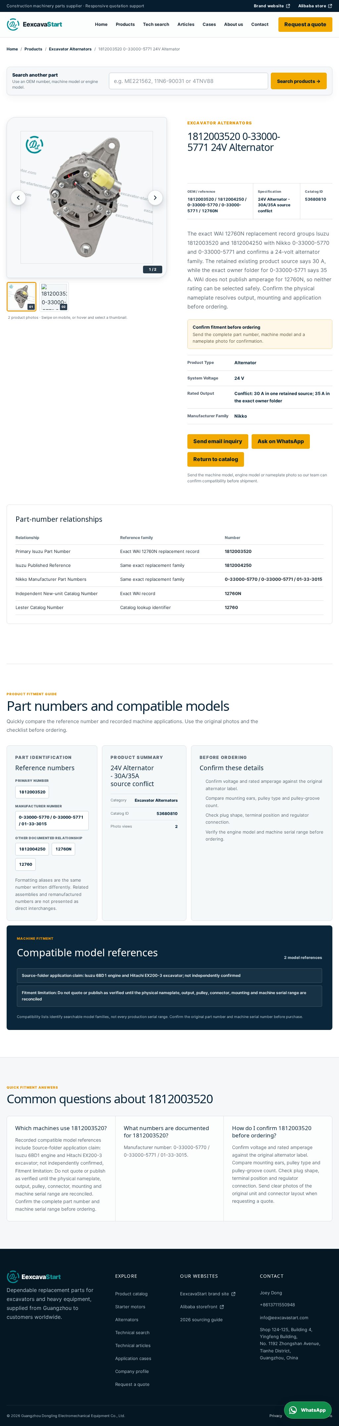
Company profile (132, 1371)
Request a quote (305, 24)
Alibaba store (312, 5)
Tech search (156, 24)
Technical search (132, 1332)
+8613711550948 (277, 1304)
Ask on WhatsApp (281, 441)
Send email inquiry (217, 441)
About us (233, 24)
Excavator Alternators (70, 48)
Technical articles (133, 1345)
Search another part (35, 75)
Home (101, 24)
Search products (298, 81)
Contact (259, 24)
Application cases (133, 1358)
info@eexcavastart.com (284, 1317)
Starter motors (130, 1306)
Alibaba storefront (199, 1306)
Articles (185, 24)
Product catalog (131, 1293)
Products (125, 24)
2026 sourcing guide (201, 1319)
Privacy (275, 1415)
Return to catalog (215, 459)
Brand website (269, 5)
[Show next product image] (155, 197)
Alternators (126, 1319)
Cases (209, 24)
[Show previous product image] (18, 197)
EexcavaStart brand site (204, 1293)
